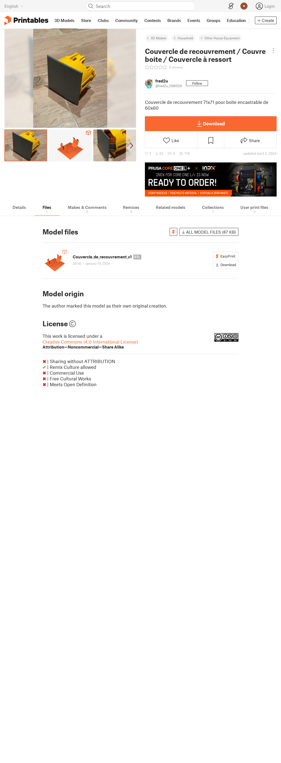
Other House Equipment (222, 38)
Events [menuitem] (193, 20)
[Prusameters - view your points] (244, 6)
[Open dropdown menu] (273, 50)
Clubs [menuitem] (103, 20)
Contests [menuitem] (152, 20)
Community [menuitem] (126, 20)
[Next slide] (131, 145)
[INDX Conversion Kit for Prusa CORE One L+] (211, 179)
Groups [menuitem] (213, 20)
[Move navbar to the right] (248, 20)
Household (185, 38)
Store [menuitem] (86, 20)
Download (214, 123)
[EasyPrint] (231, 6)
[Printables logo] (26, 20)
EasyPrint (227, 256)
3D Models (158, 38)
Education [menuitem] (236, 20)
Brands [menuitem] (174, 20)
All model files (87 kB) (210, 232)
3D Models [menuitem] (64, 20)
